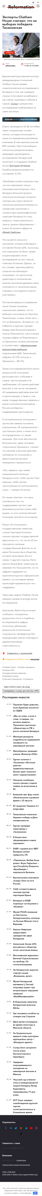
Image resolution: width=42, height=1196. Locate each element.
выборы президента (27, 667)
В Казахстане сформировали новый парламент (24, 840)
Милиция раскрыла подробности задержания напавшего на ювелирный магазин (26, 741)
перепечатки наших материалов (16, 1165)
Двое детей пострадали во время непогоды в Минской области (25, 1025)
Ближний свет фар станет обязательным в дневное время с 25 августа (26, 797)
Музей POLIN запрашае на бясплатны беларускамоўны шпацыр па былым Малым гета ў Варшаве (26, 918)
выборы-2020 (9, 670)
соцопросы (28, 679)
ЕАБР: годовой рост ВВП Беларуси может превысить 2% (25, 852)
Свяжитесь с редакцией (19, 653)
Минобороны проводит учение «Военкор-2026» (25, 752)
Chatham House (10, 667)
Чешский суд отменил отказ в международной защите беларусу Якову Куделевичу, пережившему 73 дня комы (25, 1087)
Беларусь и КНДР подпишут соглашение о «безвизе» (25, 903)
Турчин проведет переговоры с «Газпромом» (21, 829)
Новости (9, 52)
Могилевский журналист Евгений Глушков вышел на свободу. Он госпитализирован (25, 960)
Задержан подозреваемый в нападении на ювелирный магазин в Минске (24, 1068)
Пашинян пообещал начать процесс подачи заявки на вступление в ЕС (25, 784)
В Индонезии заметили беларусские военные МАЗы (25, 1005)
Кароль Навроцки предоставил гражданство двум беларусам (22, 934)
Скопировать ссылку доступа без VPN (20, 691)
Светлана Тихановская (13, 679)
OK (35, 1193)
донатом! (35, 659)
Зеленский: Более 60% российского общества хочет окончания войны (25, 947)
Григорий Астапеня (11, 676)
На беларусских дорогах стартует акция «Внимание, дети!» (25, 973)
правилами (21, 1160)
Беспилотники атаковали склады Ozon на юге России (26, 881)
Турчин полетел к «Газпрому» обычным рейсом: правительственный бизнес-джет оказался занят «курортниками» (24, 767)
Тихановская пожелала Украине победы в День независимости (25, 817)
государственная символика (15, 673)
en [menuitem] (38, 2)
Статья (14, 103)
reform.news (10, 65)
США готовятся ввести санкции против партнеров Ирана (24, 892)
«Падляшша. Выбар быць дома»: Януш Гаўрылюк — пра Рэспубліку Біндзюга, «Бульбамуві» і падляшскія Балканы (26, 866)
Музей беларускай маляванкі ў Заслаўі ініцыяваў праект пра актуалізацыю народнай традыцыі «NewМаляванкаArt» (25, 989)
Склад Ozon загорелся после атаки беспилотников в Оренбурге (24, 1052)
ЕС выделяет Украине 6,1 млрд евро (26, 807)
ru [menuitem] (33, 2)
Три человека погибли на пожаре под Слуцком (26, 1015)
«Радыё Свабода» (11, 232)
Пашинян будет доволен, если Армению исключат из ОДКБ (26, 707)
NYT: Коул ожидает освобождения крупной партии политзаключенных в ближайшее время (25, 1106)
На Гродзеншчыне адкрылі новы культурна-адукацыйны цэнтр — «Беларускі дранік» (26, 1037)
